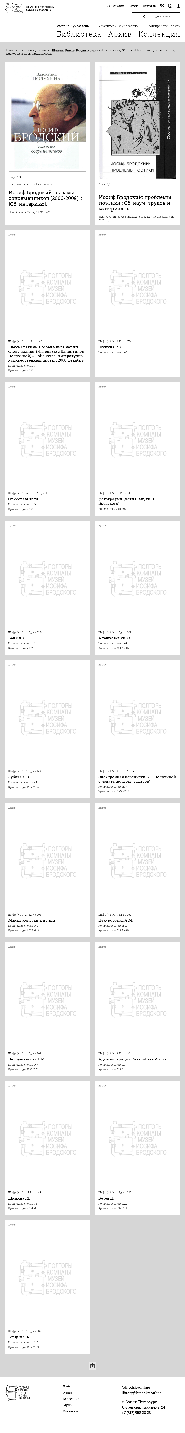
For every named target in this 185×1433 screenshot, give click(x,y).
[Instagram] (170, 6)
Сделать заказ (162, 16)
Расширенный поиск (163, 26)
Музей (67, 1405)
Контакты (70, 1411)
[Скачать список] (92, 1366)
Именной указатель (73, 26)
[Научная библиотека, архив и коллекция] (14, 9)
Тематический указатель (117, 26)
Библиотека (79, 33)
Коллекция (159, 33)
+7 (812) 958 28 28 (136, 1412)
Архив (120, 33)
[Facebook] (178, 6)
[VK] (162, 6)
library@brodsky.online (142, 1392)
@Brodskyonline (136, 1387)
